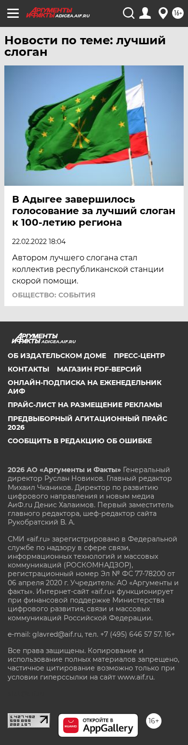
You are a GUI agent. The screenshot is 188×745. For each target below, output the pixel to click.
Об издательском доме (57, 355)
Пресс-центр (139, 355)
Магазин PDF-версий (99, 369)
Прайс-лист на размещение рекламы (85, 404)
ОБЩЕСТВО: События (53, 295)
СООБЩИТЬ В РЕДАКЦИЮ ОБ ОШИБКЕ (80, 441)
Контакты (28, 369)
